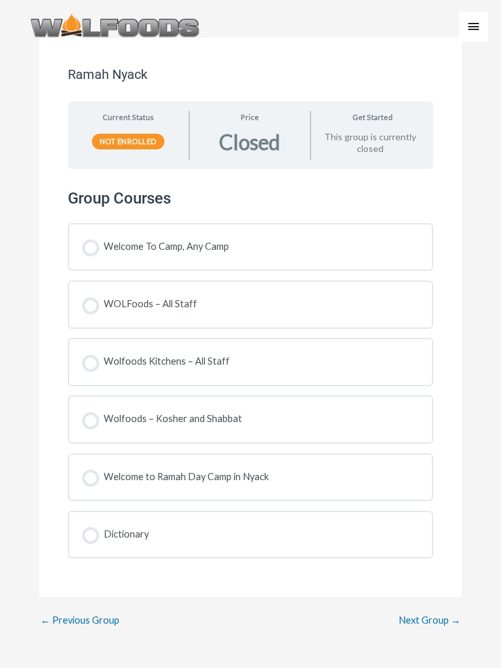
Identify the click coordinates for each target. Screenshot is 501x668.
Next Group (430, 621)
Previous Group (79, 621)
